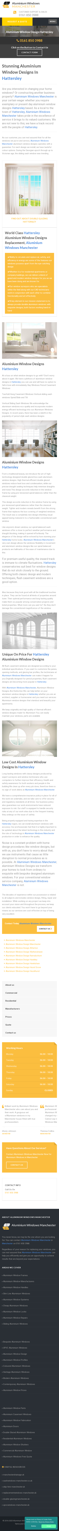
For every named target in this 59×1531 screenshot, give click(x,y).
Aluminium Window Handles (15, 1287)
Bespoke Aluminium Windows (16, 1342)
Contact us (10, 1033)
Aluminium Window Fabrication (17, 1420)
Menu (53, 21)
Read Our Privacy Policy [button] (46, 1522)
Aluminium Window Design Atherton (22, 948)
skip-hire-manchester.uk (14, 1487)
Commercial (11, 993)
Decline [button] (33, 1526)
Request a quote (17, 22)
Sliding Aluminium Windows (15, 1324)
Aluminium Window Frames (15, 1275)
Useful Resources (14, 1467)
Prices (8, 1017)
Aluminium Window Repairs (15, 1318)
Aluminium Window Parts (14, 1408)
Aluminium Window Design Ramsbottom (24, 955)
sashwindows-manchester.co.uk (17, 1481)
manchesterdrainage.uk (13, 1474)
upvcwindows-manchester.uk (16, 1505)
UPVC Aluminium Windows (15, 1348)
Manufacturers (12, 1009)
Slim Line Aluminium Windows (16, 1293)
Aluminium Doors (11, 1426)
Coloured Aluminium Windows (16, 1366)
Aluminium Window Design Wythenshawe (24, 952)
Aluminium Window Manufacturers (18, 1281)
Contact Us (44, 929)
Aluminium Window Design (15, 1354)
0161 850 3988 (28, 15)
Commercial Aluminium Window (17, 1450)
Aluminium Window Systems (16, 1299)
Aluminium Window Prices (14, 1390)
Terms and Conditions (23, 1524)
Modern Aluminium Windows (16, 1378)
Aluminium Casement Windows (17, 1414)
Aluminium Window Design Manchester (23, 944)
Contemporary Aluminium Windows (19, 1384)
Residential (10, 1001)
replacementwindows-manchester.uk (19, 1493)
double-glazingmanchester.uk (16, 1499)
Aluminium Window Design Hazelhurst (23, 971)
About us (9, 985)
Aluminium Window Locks (14, 1311)
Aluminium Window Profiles (15, 1360)
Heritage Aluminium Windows (16, 1372)
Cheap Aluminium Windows (15, 1305)
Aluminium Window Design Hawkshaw (23, 963)
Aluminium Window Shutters (16, 1444)
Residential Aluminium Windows (17, 1438)
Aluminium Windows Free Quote (17, 1456)
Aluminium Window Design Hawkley (21, 959)
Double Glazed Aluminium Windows (19, 1432)
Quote (8, 1025)
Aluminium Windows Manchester (20, 940)
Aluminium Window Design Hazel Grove (23, 967)
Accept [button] (49, 1526)
